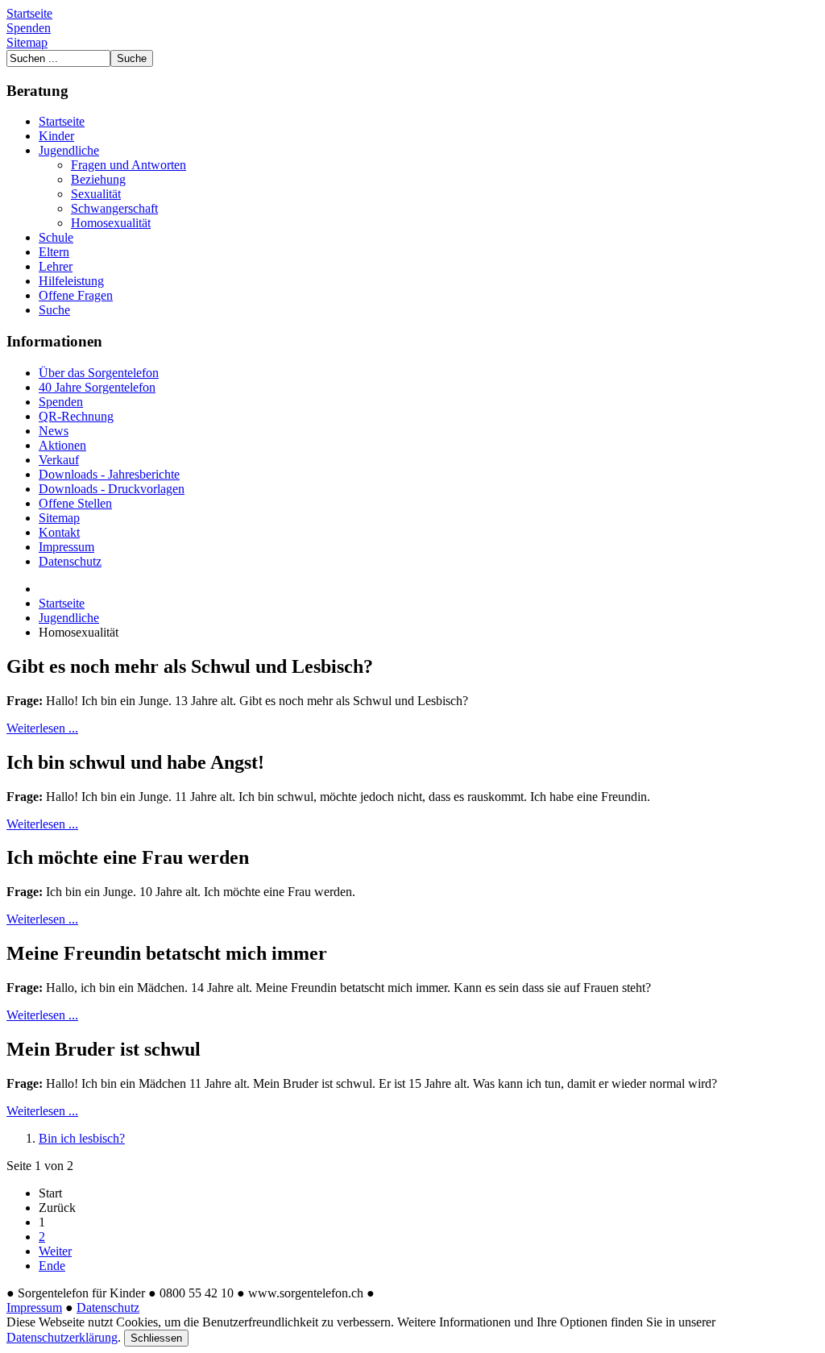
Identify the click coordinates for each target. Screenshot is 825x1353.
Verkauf (59, 460)
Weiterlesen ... (42, 728)
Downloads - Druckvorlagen (111, 489)
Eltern (54, 252)
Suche (54, 310)
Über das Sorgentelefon (99, 373)
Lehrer (56, 266)
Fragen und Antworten (128, 165)
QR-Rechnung (76, 416)
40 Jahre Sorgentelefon (97, 387)
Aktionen (62, 445)
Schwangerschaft (114, 208)
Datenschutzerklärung (62, 1337)
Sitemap (27, 42)
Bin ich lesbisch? (82, 1138)
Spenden (28, 28)
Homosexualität (111, 223)
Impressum (66, 547)
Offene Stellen (75, 503)
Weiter (55, 1251)
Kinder (56, 136)
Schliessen (156, 1338)
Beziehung (98, 179)
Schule (56, 237)
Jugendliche (69, 150)
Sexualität (96, 194)
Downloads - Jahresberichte (109, 474)
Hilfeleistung (71, 281)
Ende (52, 1265)
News (53, 431)
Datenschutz (70, 561)
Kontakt (59, 532)
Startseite (29, 13)
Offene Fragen (76, 295)
